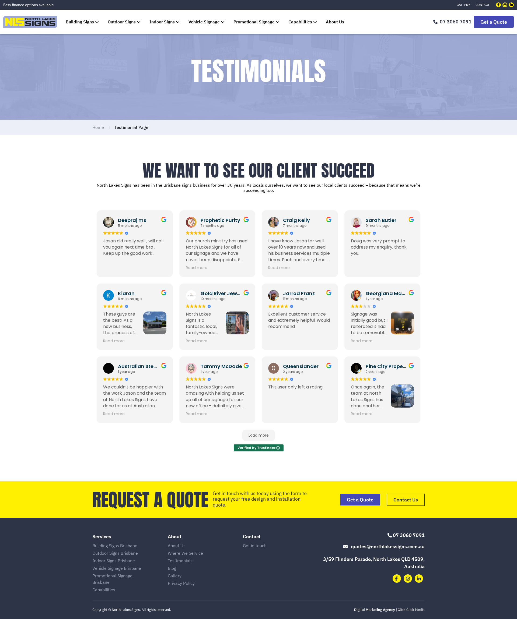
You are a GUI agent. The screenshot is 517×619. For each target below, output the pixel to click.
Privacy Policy (181, 583)
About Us (335, 21)
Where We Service (185, 553)
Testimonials (180, 560)
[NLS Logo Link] (30, 22)
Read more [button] (196, 267)
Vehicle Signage (204, 21)
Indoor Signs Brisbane (113, 560)
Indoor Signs (162, 21)
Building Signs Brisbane (114, 545)
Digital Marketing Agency (374, 609)
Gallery (463, 5)
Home (98, 127)
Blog (172, 568)
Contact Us (405, 500)
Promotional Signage (254, 21)
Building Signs (80, 21)
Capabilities (300, 21)
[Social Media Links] (498, 4)
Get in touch (255, 545)
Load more (259, 435)
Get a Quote (493, 22)
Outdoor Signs (122, 21)
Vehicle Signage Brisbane (116, 568)
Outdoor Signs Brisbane (115, 553)
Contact (483, 5)
